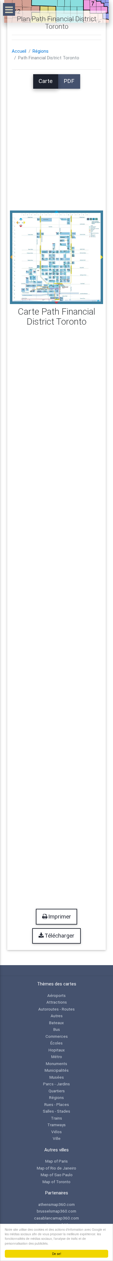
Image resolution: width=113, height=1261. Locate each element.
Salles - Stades (56, 1111)
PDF (69, 81)
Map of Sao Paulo (57, 1174)
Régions (41, 51)
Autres (57, 1015)
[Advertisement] (56, 145)
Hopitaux (57, 1050)
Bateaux (56, 1022)
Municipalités (57, 1070)
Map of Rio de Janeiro (56, 1168)
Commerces (57, 1036)
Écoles (56, 1043)
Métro (56, 1056)
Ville (57, 1138)
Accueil (19, 51)
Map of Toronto (56, 1181)
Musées (56, 1077)
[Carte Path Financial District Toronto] (56, 257)
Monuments (56, 1063)
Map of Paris (56, 1161)
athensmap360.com (56, 1204)
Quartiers (57, 1090)
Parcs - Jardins (56, 1083)
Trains (56, 1118)
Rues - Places (56, 1104)
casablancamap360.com (56, 1218)
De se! (56, 1253)
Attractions (56, 1002)
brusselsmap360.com (56, 1211)
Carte (45, 81)
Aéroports (56, 995)
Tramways (56, 1124)
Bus (56, 1029)
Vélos (56, 1131)
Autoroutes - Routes (56, 1009)
